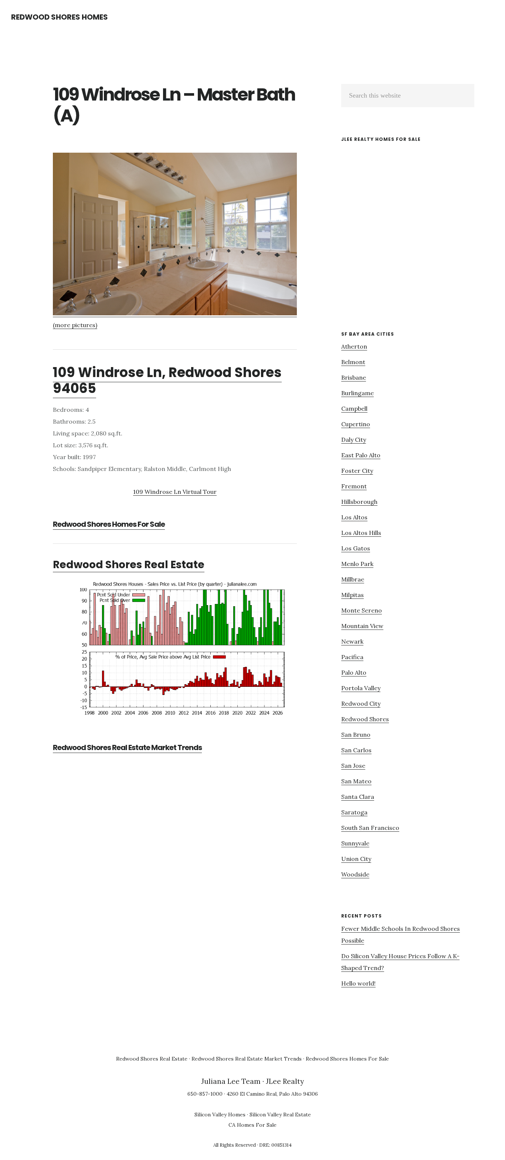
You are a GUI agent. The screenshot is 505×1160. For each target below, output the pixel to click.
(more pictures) (75, 325)
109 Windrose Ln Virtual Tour (175, 491)
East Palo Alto (360, 455)
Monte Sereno (361, 610)
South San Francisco (370, 827)
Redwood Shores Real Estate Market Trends (127, 747)
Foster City (357, 470)
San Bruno (355, 734)
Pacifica (352, 657)
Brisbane (353, 377)
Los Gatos (355, 548)
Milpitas (352, 594)
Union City (356, 858)
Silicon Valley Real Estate (280, 1114)
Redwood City (360, 703)
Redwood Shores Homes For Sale (109, 524)
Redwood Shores (365, 719)
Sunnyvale (355, 843)
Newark (352, 641)
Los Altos (354, 517)
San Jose (353, 765)
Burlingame (357, 393)
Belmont (353, 362)
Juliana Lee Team (231, 1081)
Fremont (354, 486)
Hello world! (358, 983)
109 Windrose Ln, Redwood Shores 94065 (167, 380)
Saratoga (354, 812)
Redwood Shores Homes (59, 17)
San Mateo (356, 781)
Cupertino (355, 424)
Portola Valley (360, 688)
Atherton (354, 346)
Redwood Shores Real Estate (128, 564)
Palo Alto (353, 672)
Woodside (355, 874)
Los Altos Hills (361, 532)
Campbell (354, 408)
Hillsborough (359, 501)
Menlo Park (357, 563)
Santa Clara (357, 796)
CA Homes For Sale (252, 1125)
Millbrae (352, 579)
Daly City (353, 439)
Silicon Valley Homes (219, 1114)
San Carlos (356, 750)
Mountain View (362, 626)
